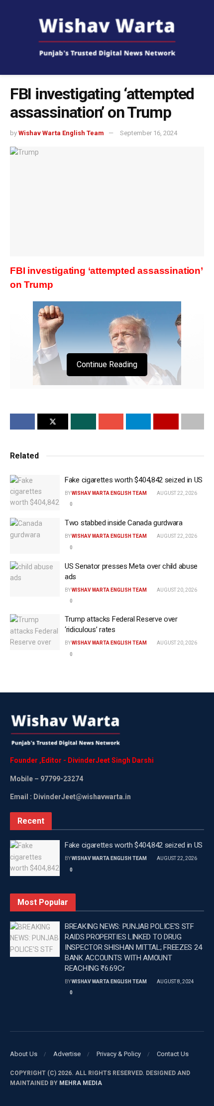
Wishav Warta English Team (61, 133)
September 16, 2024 (148, 133)
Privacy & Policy (119, 1054)
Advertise (67, 1054)
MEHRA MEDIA (80, 1083)
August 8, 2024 (175, 981)
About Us (23, 1054)
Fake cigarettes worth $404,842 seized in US (134, 479)
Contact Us (173, 1054)
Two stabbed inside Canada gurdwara (124, 522)
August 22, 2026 (176, 493)
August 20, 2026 (176, 590)
